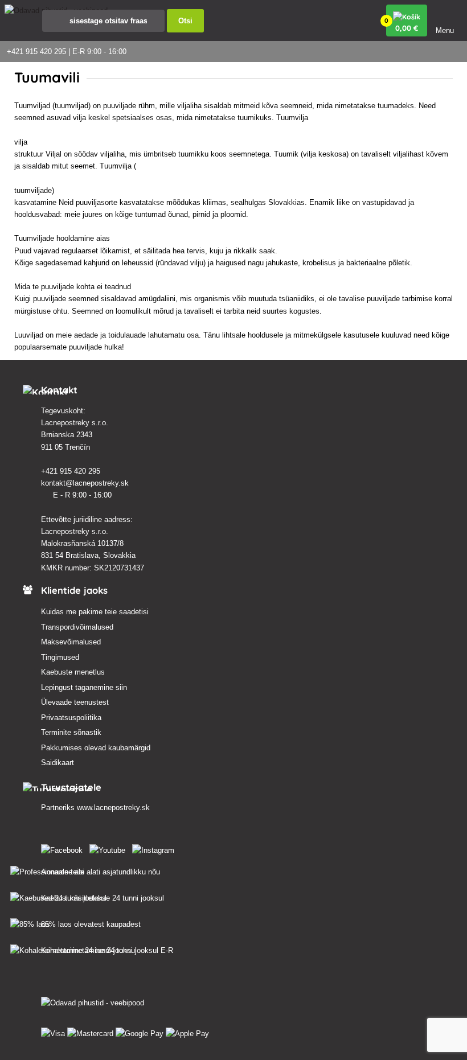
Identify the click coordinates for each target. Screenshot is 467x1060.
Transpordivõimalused (77, 627)
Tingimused (60, 657)
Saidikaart (57, 762)
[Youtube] (109, 848)
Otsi (185, 21)
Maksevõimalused (71, 642)
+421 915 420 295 (72, 471)
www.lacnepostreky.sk (113, 807)
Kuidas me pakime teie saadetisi (95, 611)
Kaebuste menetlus (73, 672)
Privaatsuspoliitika (71, 717)
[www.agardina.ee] (64, 848)
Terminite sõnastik (71, 732)
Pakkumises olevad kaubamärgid (95, 747)
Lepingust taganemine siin (84, 687)
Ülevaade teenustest (75, 702)
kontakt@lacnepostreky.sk (86, 483)
